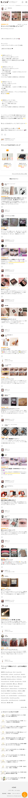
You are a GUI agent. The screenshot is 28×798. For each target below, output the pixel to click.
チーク (14, 672)
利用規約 (9, 793)
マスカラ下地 (3, 679)
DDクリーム (14, 676)
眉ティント (15, 683)
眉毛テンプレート (4, 686)
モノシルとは (17, 790)
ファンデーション (8, 672)
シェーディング (17, 674)
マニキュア (11, 686)
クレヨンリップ (7, 693)
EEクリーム (19, 676)
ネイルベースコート (14, 688)
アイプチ (24, 681)
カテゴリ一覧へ (24, 707)
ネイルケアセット (13, 690)
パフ (7, 695)
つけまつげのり (9, 683)
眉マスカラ (20, 683)
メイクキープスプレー (13, 695)
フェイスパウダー (4, 674)
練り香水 (9, 702)
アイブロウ (12, 681)
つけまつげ (3, 683)
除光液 (8, 690)
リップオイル (14, 693)
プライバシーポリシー (16, 793)
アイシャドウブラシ (5, 697)
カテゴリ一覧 (10, 790)
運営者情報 (4, 793)
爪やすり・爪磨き (21, 690)
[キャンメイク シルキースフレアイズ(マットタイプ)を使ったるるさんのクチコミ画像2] (16, 16)
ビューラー (3, 695)
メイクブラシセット (22, 695)
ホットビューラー (18, 681)
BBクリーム (3, 676)
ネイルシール (16, 686)
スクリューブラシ (4, 700)
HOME (14, 787)
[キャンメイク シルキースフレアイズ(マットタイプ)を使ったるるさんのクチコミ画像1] (6, 16)
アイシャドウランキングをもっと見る (19, 173)
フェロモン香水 (22, 700)
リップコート (19, 693)
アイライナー (19, 679)
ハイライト (11, 674)
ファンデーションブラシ (14, 697)
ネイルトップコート (5, 688)
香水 (12, 702)
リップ (2, 693)
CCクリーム (8, 676)
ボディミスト (3, 702)
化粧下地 (3, 672)
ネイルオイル (3, 690)
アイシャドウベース (5, 681)
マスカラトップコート (11, 679)
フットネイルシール (22, 688)
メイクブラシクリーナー (13, 700)
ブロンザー (23, 674)
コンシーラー (19, 672)
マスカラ (24, 676)
